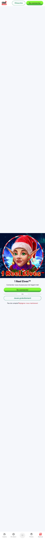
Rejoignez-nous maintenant (28, 303)
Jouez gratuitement (22, 298)
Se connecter (35, 3)
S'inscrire (19, 3)
